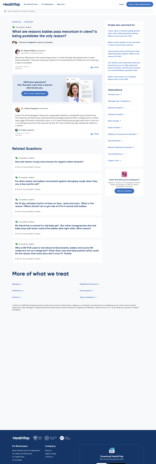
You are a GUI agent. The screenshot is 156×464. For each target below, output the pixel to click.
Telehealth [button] (28, 22)
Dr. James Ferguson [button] (30, 108)
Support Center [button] (50, 454)
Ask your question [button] (124, 191)
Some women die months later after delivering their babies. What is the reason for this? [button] (124, 53)
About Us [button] (48, 450)
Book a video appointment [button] (140, 4)
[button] (11, 4)
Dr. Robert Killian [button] (28, 51)
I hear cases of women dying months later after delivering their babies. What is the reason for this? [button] (124, 33)
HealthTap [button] (16, 22)
